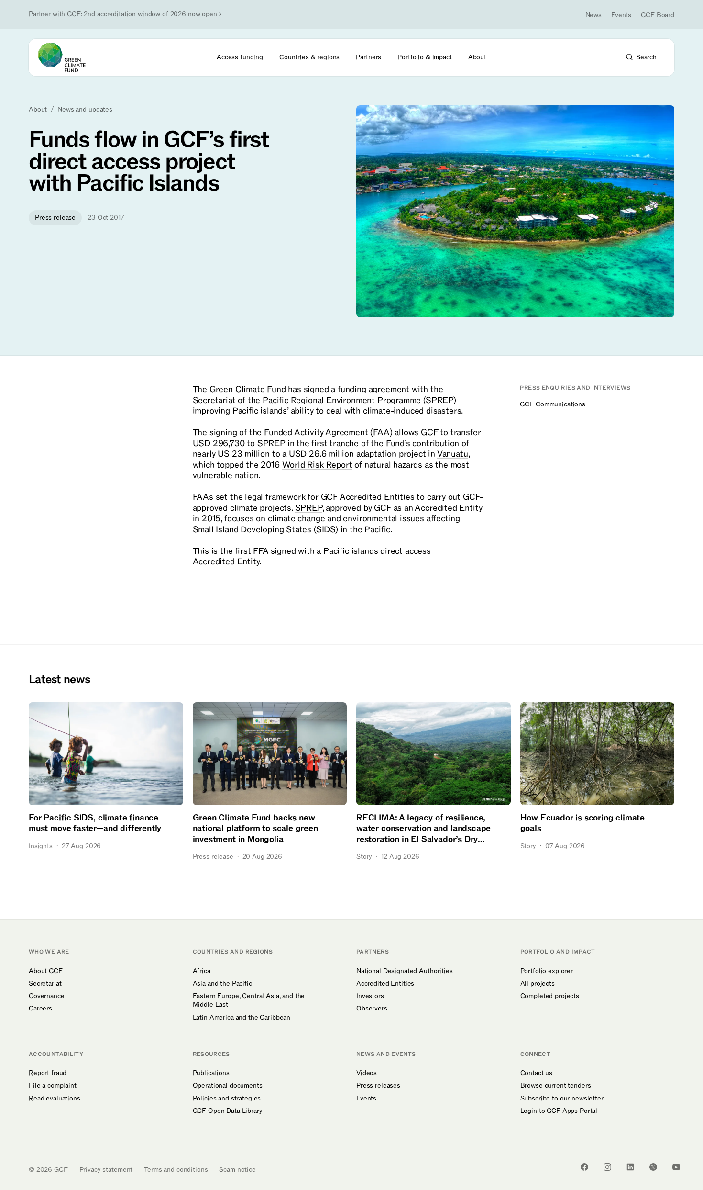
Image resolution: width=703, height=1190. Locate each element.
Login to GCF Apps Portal (559, 1111)
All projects (537, 983)
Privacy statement (106, 1169)
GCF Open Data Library (228, 1111)
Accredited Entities (385, 983)
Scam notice (237, 1169)
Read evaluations (54, 1098)
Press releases (378, 1085)
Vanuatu (452, 454)
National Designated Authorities (404, 971)
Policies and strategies (227, 1098)
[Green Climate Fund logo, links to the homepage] (67, 57)
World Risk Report (317, 465)
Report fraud (47, 1073)
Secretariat (45, 983)
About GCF (46, 971)
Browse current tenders (555, 1085)
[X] (653, 1167)
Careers (40, 1008)
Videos (366, 1073)
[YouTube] (676, 1167)
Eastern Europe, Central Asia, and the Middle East (249, 1000)
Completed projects (549, 996)
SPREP (308, 508)
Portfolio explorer (546, 971)
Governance (47, 996)
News (593, 15)
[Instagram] (607, 1167)
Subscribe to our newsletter (562, 1098)
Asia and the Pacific (222, 983)
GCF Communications (552, 404)
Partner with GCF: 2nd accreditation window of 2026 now (123, 14)
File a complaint (53, 1085)
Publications (211, 1073)
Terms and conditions (176, 1169)
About (38, 109)
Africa (201, 971)
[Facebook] (584, 1167)
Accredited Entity (226, 561)
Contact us (536, 1073)
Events (621, 15)
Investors (370, 996)
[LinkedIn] (630, 1167)
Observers (371, 1008)
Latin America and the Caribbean (242, 1017)
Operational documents (228, 1085)
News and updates (84, 109)
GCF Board (657, 15)
